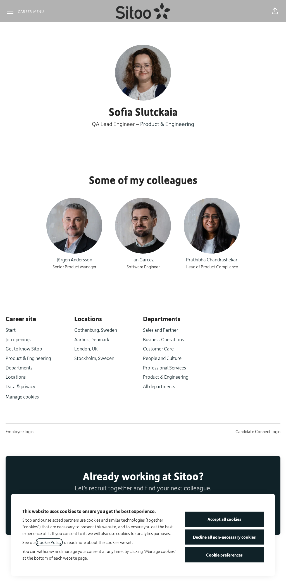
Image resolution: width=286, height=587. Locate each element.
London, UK (86, 348)
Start (11, 330)
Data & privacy (20, 386)
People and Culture (162, 358)
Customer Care (158, 348)
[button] (275, 11)
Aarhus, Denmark (91, 339)
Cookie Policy (49, 542)
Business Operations (163, 339)
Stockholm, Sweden (94, 358)
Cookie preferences (224, 555)
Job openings (18, 339)
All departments (159, 386)
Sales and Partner (160, 330)
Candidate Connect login (257, 431)
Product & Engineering (167, 123)
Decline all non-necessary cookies (224, 537)
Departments (19, 367)
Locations (16, 377)
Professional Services (164, 367)
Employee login (20, 431)
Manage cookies (22, 396)
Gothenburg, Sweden (95, 330)
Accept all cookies (224, 519)
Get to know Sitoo (24, 348)
